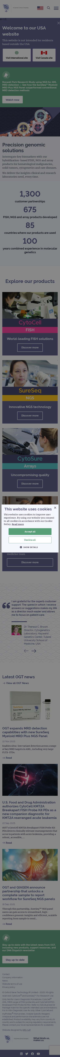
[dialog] (30, 528)
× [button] (55, 508)
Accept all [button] (30, 531)
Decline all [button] (30, 540)
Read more (18, 524)
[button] (30, 547)
